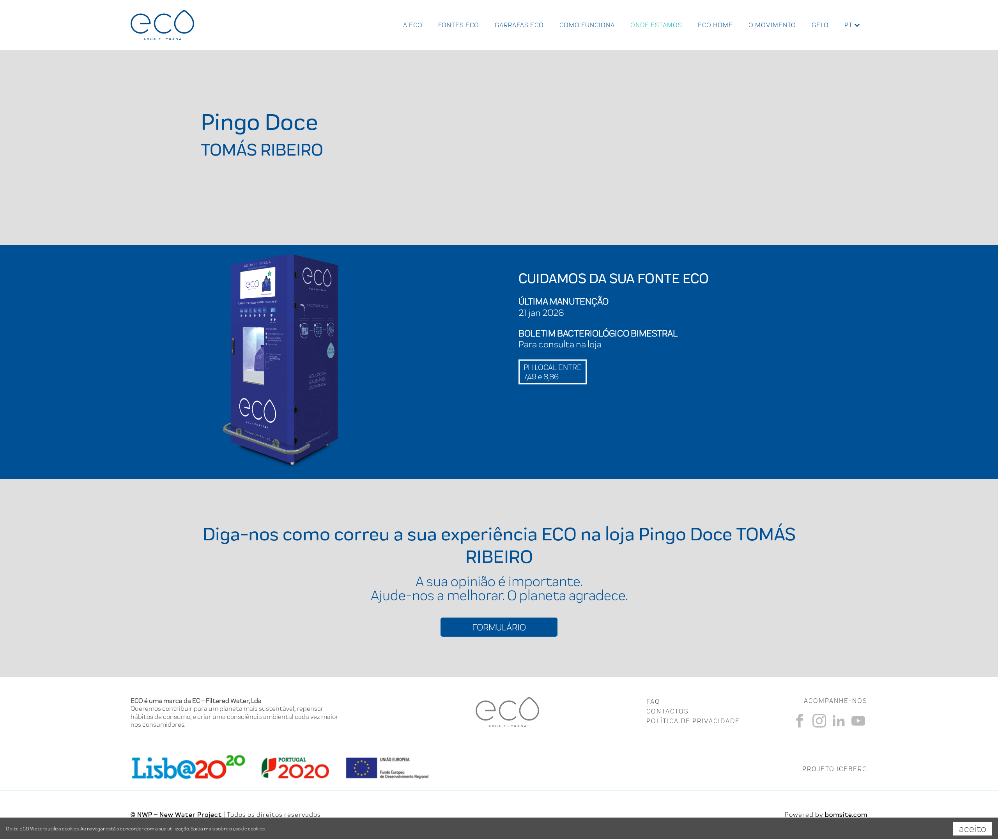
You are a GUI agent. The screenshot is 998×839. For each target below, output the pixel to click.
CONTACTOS (667, 711)
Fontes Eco (458, 25)
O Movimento (772, 25)
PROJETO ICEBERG (834, 769)
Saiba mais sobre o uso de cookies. (228, 829)
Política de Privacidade (693, 721)
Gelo (820, 25)
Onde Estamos (656, 25)
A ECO (413, 25)
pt (848, 25)
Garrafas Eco (519, 25)
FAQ (653, 701)
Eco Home (715, 25)
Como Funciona (587, 25)
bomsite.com (846, 814)
